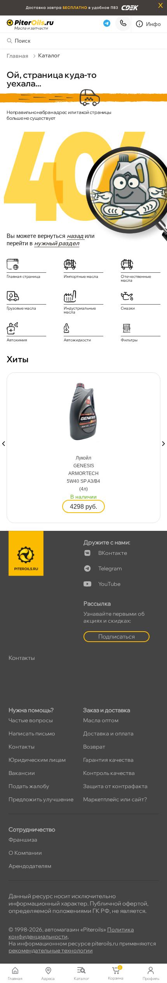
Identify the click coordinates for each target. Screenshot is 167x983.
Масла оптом (100, 720)
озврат (94, 746)
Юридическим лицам (37, 759)
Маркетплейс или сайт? (115, 799)
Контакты (22, 746)
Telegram (110, 568)
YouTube (109, 583)
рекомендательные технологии (51, 950)
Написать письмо (32, 733)
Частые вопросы (31, 720)
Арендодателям (30, 865)
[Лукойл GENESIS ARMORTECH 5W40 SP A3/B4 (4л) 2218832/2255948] (83, 410)
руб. (83, 506)
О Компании (25, 852)
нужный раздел (56, 243)
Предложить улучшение (41, 799)
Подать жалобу (29, 786)
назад (76, 235)
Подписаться (116, 636)
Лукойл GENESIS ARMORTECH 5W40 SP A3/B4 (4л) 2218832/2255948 (84, 474)
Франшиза (23, 839)
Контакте (112, 552)
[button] (3, 443)
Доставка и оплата (108, 733)
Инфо (153, 24)
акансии (22, 773)
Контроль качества (109, 773)
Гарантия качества (108, 759)
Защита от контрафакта (115, 786)
